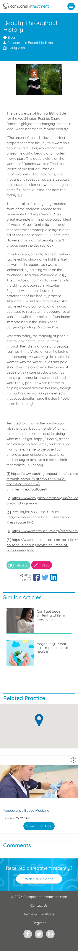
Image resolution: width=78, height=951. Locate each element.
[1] (20, 195)
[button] (72, 6)
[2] (54, 214)
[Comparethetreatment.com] (29, 6)
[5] (18, 372)
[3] (65, 275)
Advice (22, 565)
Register (39, 923)
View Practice (39, 826)
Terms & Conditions (39, 914)
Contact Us (39, 905)
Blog (11, 37)
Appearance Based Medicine (39, 794)
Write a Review (39, 879)
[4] (57, 327)
